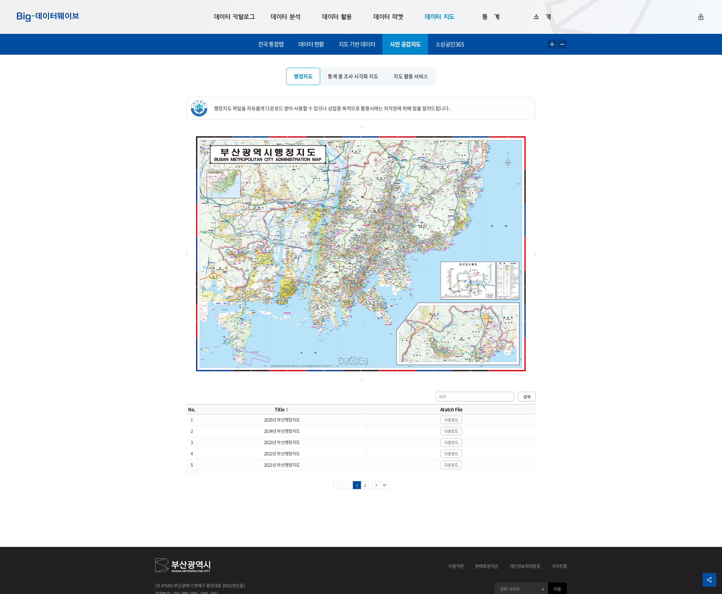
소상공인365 (449, 44)
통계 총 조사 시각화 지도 (353, 76)
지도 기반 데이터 (357, 44)
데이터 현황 (311, 44)
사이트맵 (559, 566)
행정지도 (303, 76)
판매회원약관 (486, 566)
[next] (376, 485)
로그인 (701, 17)
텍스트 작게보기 (562, 44)
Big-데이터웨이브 (48, 17)
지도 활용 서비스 (410, 76)
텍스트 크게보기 (552, 44)
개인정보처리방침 (525, 566)
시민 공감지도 (405, 44)
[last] (384, 485)
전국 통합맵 (271, 44)
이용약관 (456, 566)
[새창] (182, 566)
